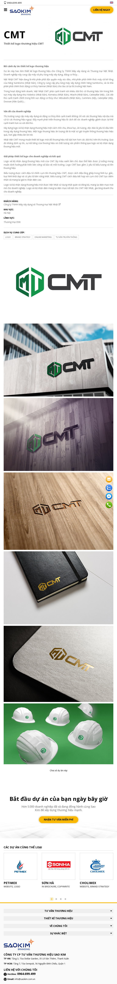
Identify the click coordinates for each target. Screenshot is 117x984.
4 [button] (65, 899)
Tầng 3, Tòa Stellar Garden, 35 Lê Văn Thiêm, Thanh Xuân (40, 958)
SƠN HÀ (48, 883)
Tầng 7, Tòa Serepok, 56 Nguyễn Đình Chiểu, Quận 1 (39, 963)
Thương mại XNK (12, 222)
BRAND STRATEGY (22, 237)
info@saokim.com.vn (25, 979)
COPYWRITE (63, 886)
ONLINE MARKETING (43, 237)
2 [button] (56, 899)
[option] (20, 871)
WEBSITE (8, 886)
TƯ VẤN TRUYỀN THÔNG (66, 237)
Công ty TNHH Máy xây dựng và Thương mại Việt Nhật (31, 204)
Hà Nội (7, 212)
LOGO (8, 237)
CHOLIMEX (88, 883)
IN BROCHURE (49, 886)
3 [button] (60, 899)
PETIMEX (10, 883)
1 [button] (51, 899)
